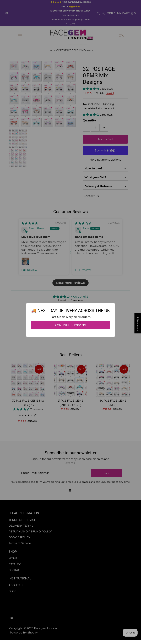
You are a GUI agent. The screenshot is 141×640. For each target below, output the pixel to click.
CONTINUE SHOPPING (70, 325)
